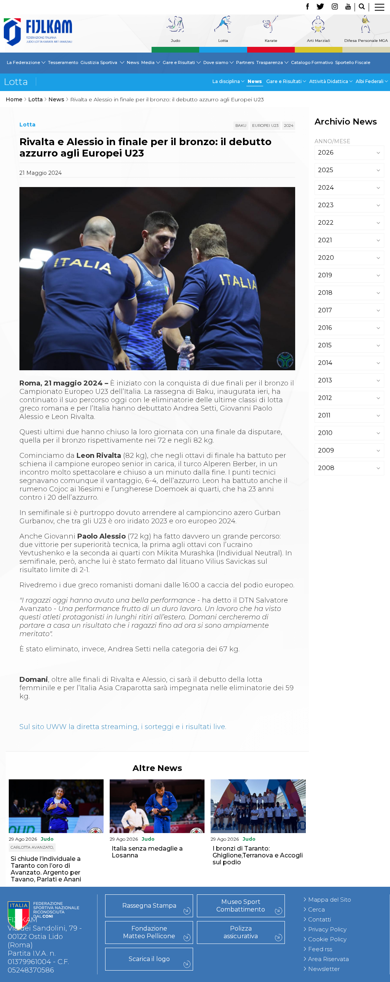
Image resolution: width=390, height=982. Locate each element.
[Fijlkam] (38, 32)
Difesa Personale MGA (366, 40)
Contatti (319, 919)
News (133, 62)
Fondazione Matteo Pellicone (149, 932)
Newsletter (324, 968)
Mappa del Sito (329, 899)
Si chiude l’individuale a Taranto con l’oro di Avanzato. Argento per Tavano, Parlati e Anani (46, 869)
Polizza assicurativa (241, 932)
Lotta (223, 40)
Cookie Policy (327, 939)
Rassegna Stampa (149, 905)
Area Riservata (328, 959)
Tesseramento (63, 62)
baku (240, 125)
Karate (271, 40)
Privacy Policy (327, 929)
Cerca (316, 909)
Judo (175, 40)
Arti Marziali (318, 40)
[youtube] (348, 7)
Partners (245, 62)
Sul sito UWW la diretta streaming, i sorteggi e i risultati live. (122, 727)
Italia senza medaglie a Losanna (147, 852)
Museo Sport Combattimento (240, 905)
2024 (288, 125)
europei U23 (265, 125)
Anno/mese (332, 141)
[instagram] (335, 7)
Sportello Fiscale (352, 62)
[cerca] (362, 7)
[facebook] (307, 7)
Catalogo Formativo (312, 62)
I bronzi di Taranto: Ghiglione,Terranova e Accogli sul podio (258, 855)
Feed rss (320, 949)
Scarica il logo (149, 959)
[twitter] (320, 7)
